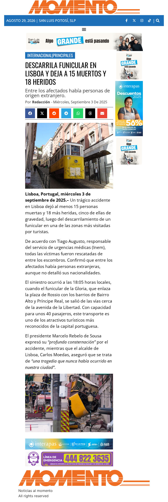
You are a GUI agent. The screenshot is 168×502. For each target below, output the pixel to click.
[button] (157, 20)
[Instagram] (141, 20)
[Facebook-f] (126, 20)
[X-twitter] (134, 20)
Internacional (39, 55)
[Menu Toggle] (84, 29)
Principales (63, 55)
